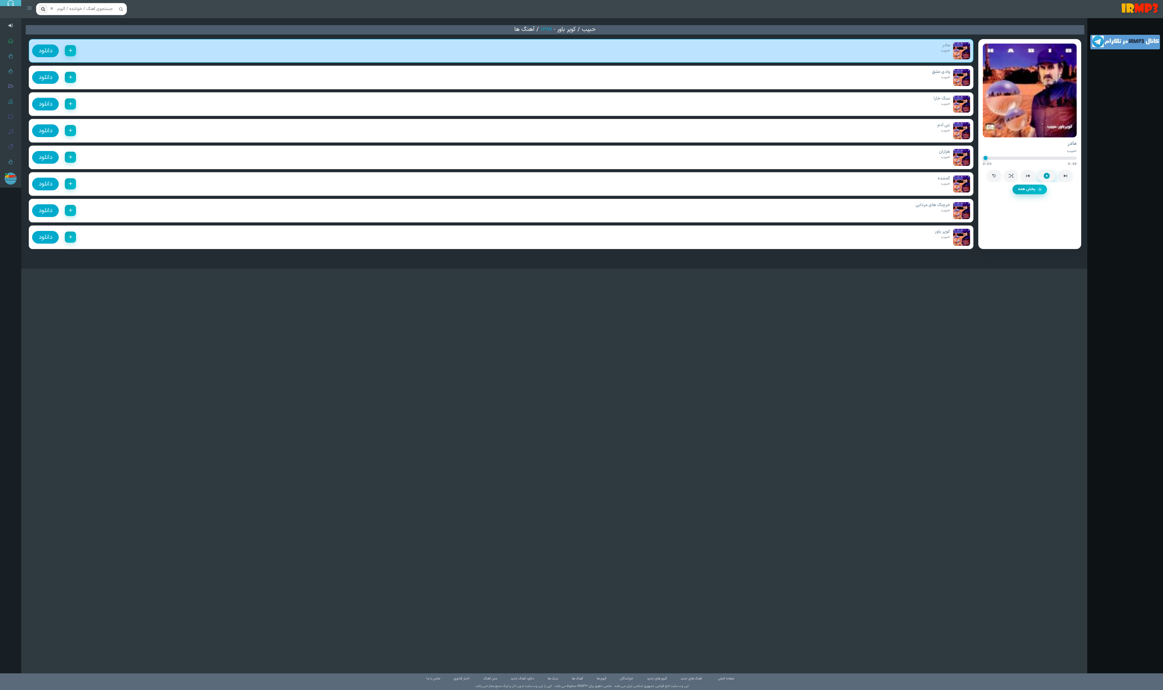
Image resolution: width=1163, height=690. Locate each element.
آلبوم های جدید (657, 678)
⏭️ (1065, 176)
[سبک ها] (10, 146)
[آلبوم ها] (10, 116)
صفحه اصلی (726, 678)
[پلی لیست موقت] (10, 161)
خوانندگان (626, 678)
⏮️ (1028, 176)
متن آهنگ (490, 678)
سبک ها (553, 678)
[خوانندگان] (10, 101)
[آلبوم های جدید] (10, 86)
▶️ (1046, 175)
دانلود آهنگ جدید (522, 678)
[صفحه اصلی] (10, 40)
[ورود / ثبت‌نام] (10, 25)
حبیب (589, 29)
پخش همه (1026, 189)
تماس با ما (433, 678)
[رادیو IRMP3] (10, 56)
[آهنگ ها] (10, 131)
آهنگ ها (524, 29)
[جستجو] (43, 9)
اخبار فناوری (462, 678)
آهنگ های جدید (691, 678)
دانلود (45, 50)
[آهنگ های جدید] (10, 71)
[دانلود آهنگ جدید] (1141, 9)
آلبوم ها (601, 678)
